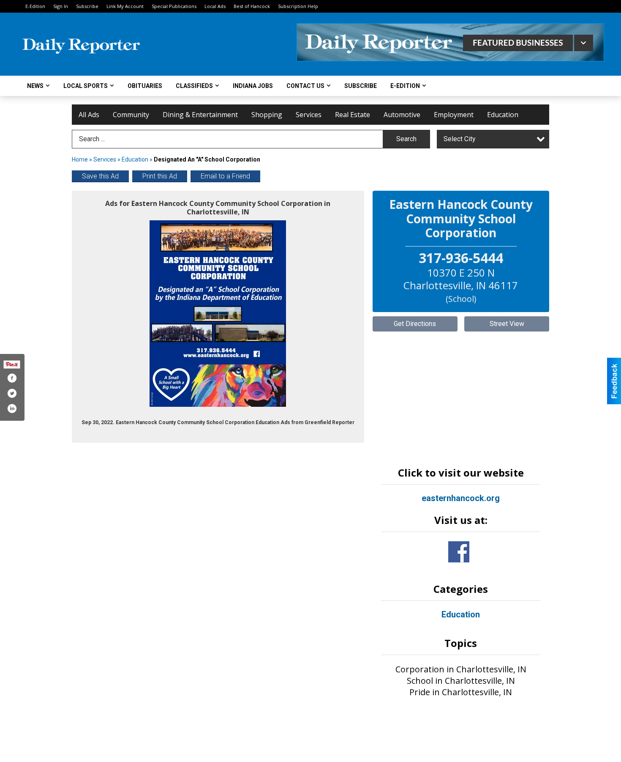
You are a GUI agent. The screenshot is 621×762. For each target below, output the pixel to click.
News (35, 85)
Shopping (266, 114)
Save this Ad (100, 176)
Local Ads (215, 6)
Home (80, 159)
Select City (460, 139)
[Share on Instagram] (11, 408)
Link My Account (125, 6)
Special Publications (174, 6)
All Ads (89, 114)
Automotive (402, 114)
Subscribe (87, 6)
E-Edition (35, 6)
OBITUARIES (145, 85)
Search (406, 139)
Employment (454, 114)
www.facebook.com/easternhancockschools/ (458, 551)
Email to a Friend (225, 176)
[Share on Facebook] (11, 378)
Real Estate (352, 114)
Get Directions (415, 324)
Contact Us (305, 85)
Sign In (60, 6)
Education (502, 114)
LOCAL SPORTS (85, 85)
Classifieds (194, 85)
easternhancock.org (461, 498)
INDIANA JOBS (253, 85)
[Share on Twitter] (11, 393)
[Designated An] (218, 313)
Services (308, 114)
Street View (507, 324)
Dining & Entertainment (200, 114)
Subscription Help (298, 6)
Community (131, 114)
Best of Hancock (252, 6)
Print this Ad (159, 176)
